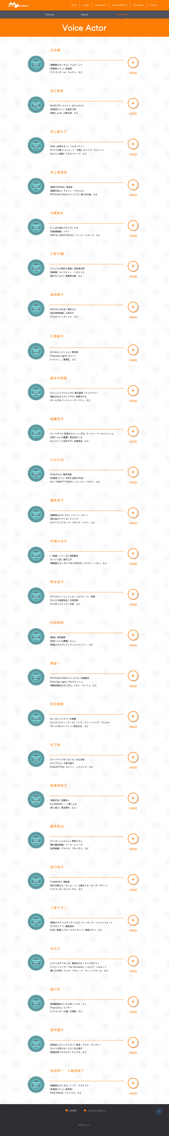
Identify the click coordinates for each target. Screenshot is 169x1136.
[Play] (133, 62)
